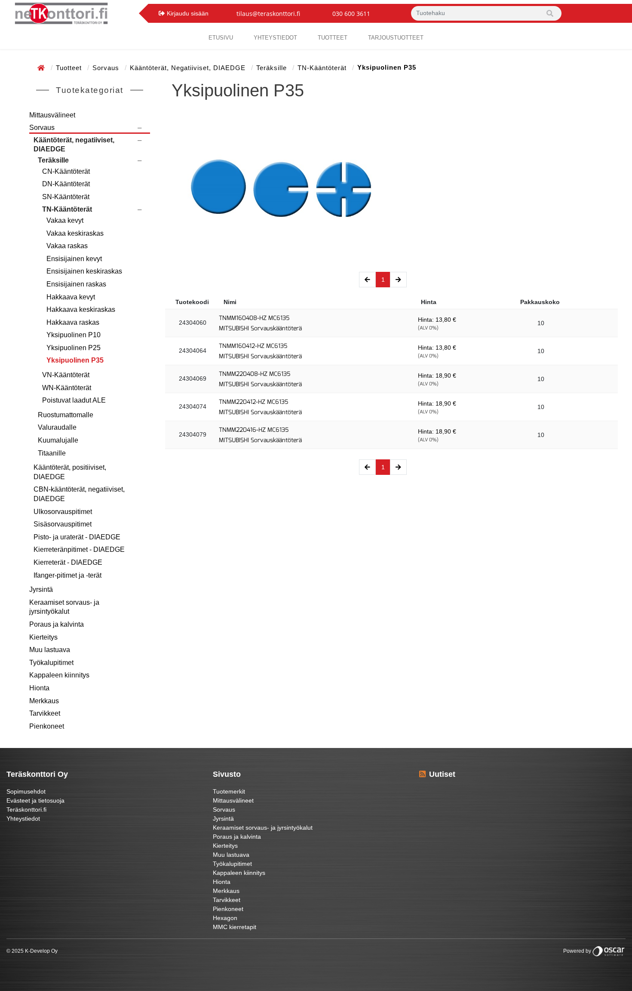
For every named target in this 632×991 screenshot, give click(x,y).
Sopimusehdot (26, 791)
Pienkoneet (46, 726)
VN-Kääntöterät (65, 375)
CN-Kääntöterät (66, 171)
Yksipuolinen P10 (73, 335)
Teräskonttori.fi (26, 809)
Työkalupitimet (51, 662)
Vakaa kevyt (64, 220)
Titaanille (52, 453)
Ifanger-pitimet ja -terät (67, 575)
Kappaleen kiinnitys (59, 675)
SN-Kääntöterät (65, 196)
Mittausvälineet (52, 115)
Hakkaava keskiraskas (80, 309)
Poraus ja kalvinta (56, 624)
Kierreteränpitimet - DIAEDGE (79, 549)
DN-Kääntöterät (66, 184)
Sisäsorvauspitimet (63, 524)
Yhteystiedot (23, 818)
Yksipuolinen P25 (73, 347)
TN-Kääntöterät (323, 67)
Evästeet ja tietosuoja (35, 800)
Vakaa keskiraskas (75, 233)
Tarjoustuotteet (395, 37)
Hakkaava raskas (72, 322)
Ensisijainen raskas (76, 284)
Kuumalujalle (58, 440)
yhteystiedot (275, 37)
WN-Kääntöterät (66, 387)
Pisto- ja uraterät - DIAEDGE (77, 537)
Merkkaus (44, 701)
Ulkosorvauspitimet (63, 511)
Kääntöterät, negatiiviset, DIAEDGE (189, 67)
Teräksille (272, 67)
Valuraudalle (57, 427)
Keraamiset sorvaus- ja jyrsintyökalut (64, 607)
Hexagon (225, 917)
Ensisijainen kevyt (74, 258)
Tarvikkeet (44, 713)
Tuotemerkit (229, 791)
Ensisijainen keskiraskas (84, 271)
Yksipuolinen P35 (75, 360)
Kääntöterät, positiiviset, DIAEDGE (70, 472)
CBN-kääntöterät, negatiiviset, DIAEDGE (79, 494)
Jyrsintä (41, 589)
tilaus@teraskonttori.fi (268, 13)
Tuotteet (332, 37)
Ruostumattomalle (65, 415)
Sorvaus (106, 67)
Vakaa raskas (67, 245)
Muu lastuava (49, 649)
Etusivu (221, 37)
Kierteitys (43, 637)
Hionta (39, 688)
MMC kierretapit (234, 926)
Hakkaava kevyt (70, 297)
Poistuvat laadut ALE (74, 400)
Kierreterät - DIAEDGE (68, 562)
